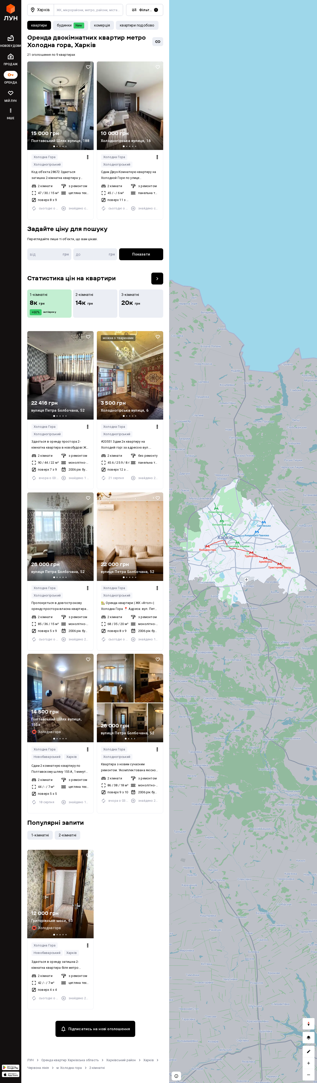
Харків (71, 757)
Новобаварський (47, 757)
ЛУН (30, 1060)
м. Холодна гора (69, 1068)
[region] (243, 541)
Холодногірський (47, 164)
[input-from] (49, 254)
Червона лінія (38, 1068)
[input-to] (95, 254)
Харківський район (121, 1060)
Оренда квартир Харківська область (70, 1060)
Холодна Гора (44, 157)
